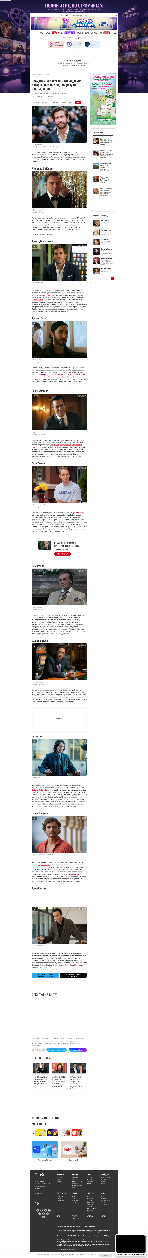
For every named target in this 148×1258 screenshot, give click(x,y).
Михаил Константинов (38, 96)
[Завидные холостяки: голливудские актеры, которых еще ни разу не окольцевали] (43, 1050)
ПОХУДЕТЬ (90, 1204)
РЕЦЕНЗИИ (90, 1179)
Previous (34, 1133)
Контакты (38, 1188)
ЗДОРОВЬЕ (91, 1193)
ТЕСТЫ (74, 1202)
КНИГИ (74, 1198)
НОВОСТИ (60, 1174)
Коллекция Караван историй (76, 15)
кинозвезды (36, 102)
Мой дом (60, 33)
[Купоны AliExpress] (78, 1132)
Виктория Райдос (106, 249)
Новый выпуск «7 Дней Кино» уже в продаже (131, 1254)
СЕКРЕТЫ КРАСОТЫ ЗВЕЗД (107, 1201)
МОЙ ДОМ (105, 1174)
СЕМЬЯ (103, 1181)
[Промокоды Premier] (53, 1132)
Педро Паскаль (37, 1045)
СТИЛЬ (104, 1193)
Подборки (77, 38)
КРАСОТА (104, 1198)
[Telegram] (47, 1213)
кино (51, 1041)
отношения (36, 1041)
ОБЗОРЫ (89, 1183)
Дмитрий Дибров (106, 258)
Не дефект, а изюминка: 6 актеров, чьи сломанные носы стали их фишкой (66, 546)
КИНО (89, 1174)
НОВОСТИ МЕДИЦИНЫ (90, 1201)
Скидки (106, 33)
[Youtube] (45, 1210)
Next (85, 1133)
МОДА (103, 1196)
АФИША (74, 1196)
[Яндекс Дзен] (43, 1213)
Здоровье (94, 33)
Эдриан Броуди (37, 1043)
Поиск (115, 16)
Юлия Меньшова (106, 230)
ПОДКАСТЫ (75, 1200)
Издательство (39, 1181)
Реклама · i (120, 1236)
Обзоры (84, 38)
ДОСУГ (74, 1193)
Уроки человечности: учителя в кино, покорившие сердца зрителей (106, 179)
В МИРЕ (59, 1181)
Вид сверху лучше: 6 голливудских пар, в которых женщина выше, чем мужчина (40, 1080)
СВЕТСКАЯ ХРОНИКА (75, 1178)
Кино (54, 33)
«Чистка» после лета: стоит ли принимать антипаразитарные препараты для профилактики (106, 192)
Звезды (48, 33)
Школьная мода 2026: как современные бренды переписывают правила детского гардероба (106, 154)
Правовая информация (42, 1183)
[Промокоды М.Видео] (65, 1132)
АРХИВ (103, 1216)
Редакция (38, 1193)
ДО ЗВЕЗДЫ (60, 1200)
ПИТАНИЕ (89, 1206)
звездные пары (80, 1038)
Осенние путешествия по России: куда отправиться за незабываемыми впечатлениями (106, 167)
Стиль (100, 33)
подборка (44, 1041)
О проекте (38, 1191)
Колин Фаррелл (63, 1043)
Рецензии (70, 38)
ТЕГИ (58, 1216)
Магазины (39, 1123)
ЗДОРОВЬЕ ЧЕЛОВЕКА (90, 1197)
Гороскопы (79, 33)
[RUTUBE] (39, 1213)
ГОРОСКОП (60, 1196)
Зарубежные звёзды (67, 102)
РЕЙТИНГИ (75, 1183)
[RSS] (43, 1217)
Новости (41, 33)
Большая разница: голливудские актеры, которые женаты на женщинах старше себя (76, 1082)
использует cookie (58, 1254)
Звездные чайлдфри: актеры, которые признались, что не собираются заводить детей (59, 1081)
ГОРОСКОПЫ (62, 1193)
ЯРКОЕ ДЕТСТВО (75, 1217)
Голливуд (45, 102)
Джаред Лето (75, 1043)
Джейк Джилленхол (50, 1043)
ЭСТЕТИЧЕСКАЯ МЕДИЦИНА (91, 1209)
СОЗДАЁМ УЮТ (105, 1177)
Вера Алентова (105, 220)
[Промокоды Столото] (41, 1132)
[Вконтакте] (37, 1210)
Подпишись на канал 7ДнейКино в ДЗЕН (73, 975)
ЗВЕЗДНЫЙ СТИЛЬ (106, 1204)
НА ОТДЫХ (104, 1183)
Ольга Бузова (105, 239)
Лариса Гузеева (106, 268)
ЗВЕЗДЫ (59, 1177)
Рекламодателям (41, 1186)
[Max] (49, 1210)
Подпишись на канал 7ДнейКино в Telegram (45, 975)
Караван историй (64, 15)
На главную (35, 74)
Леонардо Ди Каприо (72, 1041)
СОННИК (59, 1198)
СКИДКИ (90, 1216)
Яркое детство (69, 33)
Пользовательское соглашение (66, 1249)
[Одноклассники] (41, 1210)
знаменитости (54, 102)
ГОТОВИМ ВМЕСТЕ (106, 1179)
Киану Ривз (59, 1041)
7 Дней (85, 15)
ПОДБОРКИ (90, 1181)
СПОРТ (59, 1179)
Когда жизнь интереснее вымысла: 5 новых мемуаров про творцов (106, 141)
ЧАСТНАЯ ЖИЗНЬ (77, 1181)
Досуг (87, 33)
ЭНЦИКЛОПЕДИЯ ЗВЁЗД (77, 1186)
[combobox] (101, 278)
